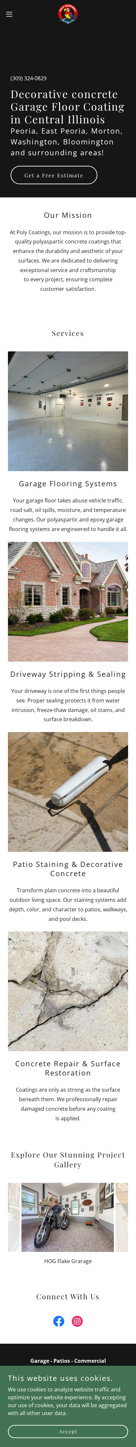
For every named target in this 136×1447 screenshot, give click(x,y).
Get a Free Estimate (54, 175)
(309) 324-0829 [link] (29, 78)
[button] (12, 14)
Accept (68, 1431)
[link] (68, 14)
